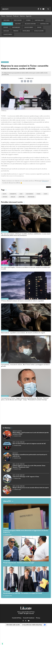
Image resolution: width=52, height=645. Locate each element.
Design (39, 27)
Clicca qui (45, 181)
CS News (28, 20)
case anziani (29, 193)
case (21, 193)
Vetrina (22, 16)
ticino (38, 193)
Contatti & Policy (16, 618)
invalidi (13, 196)
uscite (4, 193)
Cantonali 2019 (44, 23)
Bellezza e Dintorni (30, 23)
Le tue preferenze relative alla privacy (32, 624)
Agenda (28, 16)
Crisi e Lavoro (18, 20)
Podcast (16, 16)
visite (45, 193)
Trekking (15, 30)
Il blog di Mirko (28, 27)
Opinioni (9, 16)
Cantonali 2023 (39, 20)
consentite (13, 193)
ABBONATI (5, 9)
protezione (31, 196)
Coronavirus (7, 23)
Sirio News (6, 20)
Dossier (6, 27)
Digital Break (26, 30)
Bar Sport (18, 23)
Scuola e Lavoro (39, 30)
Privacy (38, 618)
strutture (21, 196)
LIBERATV (21, 78)
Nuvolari (6, 30)
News (3, 16)
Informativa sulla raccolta (13, 624)
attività (5, 196)
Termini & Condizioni (28, 618)
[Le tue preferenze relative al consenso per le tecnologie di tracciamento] (2, 643)
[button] (25, 621)
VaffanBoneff (16, 27)
